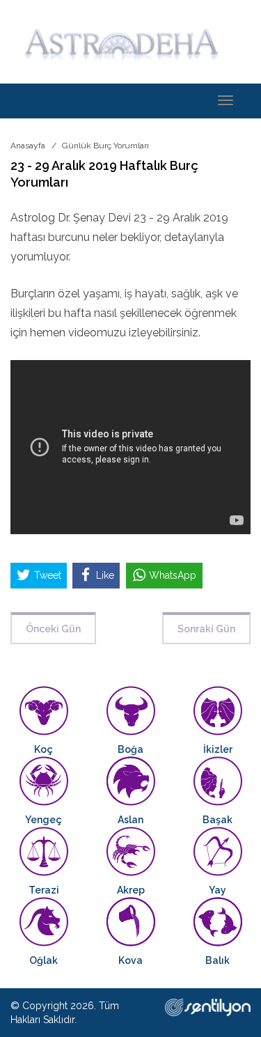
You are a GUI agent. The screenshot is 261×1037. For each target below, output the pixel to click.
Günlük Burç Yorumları (105, 145)
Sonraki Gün (206, 628)
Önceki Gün (53, 628)
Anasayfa (27, 145)
